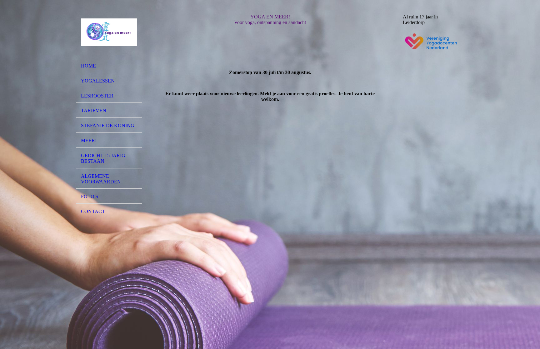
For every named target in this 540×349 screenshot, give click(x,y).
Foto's (89, 196)
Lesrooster (97, 95)
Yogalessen (98, 80)
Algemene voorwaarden (101, 178)
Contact (93, 211)
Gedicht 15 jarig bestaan (103, 158)
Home (88, 65)
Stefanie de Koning (107, 125)
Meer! (89, 140)
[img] (109, 32)
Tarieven (93, 110)
